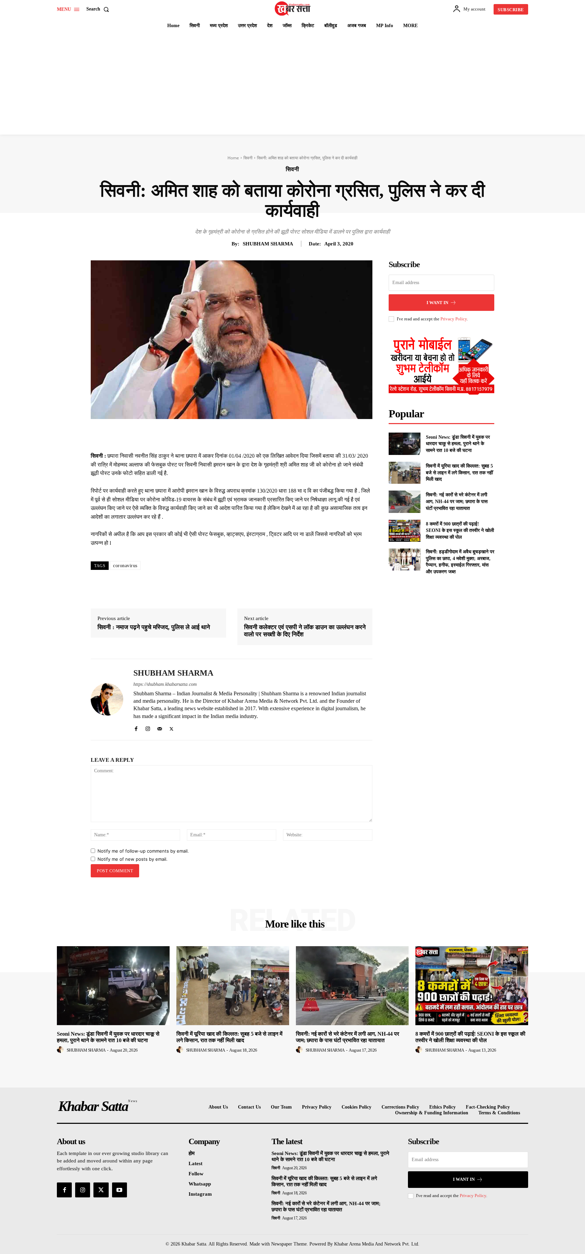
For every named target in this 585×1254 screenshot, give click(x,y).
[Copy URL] (290, 434)
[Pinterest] (244, 434)
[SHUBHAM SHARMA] (107, 699)
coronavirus (125, 565)
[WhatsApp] (259, 434)
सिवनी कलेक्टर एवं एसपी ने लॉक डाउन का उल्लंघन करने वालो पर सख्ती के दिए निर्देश (305, 631)
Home (233, 158)
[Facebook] (212, 434)
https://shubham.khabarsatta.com (165, 684)
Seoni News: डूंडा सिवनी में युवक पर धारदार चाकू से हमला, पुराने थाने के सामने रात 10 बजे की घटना (458, 444)
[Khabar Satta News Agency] (293, 8)
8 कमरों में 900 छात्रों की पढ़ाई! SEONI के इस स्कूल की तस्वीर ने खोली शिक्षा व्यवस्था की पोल (460, 530)
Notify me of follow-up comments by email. (143, 851)
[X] (228, 434)
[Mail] (159, 727)
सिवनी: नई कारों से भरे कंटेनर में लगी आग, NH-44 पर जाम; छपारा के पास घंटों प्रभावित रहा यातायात (457, 501)
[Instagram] (147, 727)
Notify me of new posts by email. (133, 859)
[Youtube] (119, 1189)
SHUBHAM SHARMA (268, 243)
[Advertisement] (292, 83)
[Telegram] (275, 434)
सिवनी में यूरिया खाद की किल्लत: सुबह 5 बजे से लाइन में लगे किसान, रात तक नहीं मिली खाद (459, 472)
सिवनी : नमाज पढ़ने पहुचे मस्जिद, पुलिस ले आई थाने (154, 627)
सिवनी (248, 158)
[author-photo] (61, 1050)
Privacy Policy (453, 318)
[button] (99, 9)
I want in (437, 302)
